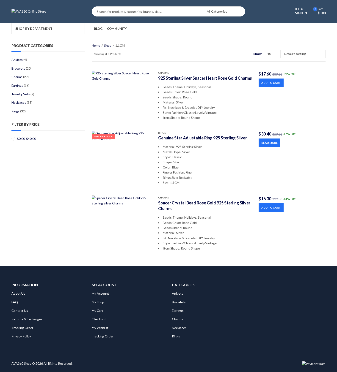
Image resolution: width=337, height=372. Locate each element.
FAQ (14, 302)
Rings (162, 132)
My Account (100, 293)
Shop (107, 45)
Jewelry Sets (20, 94)
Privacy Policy (21, 336)
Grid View (241, 53)
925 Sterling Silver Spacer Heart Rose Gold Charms (205, 78)
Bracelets (18, 68)
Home (96, 45)
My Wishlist (100, 328)
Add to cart (271, 82)
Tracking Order (22, 328)
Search (239, 11)
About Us (18, 293)
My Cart (97, 310)
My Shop (98, 302)
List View (248, 53)
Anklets (17, 60)
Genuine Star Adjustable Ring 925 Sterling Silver (202, 137)
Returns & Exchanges (26, 319)
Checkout (99, 319)
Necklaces (18, 102)
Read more (269, 142)
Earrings (17, 85)
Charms (163, 72)
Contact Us (19, 310)
